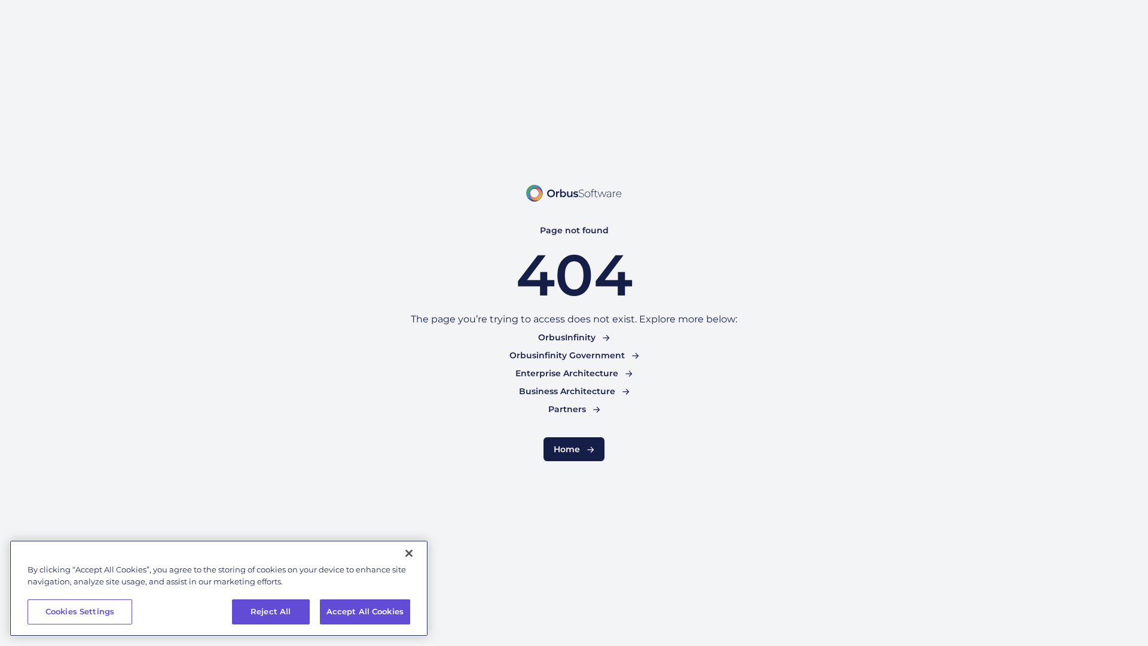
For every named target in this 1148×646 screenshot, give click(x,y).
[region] (219, 588)
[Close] (409, 553)
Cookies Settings (79, 611)
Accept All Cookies (365, 611)
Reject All (271, 611)
